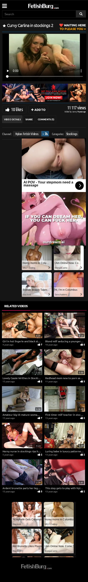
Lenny (74, 111)
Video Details (12, 119)
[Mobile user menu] (4, 4)
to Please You (73, 27)
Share (29, 119)
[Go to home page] (51, 5)
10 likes (17, 109)
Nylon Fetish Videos (26, 134)
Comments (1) (46, 119)
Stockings (71, 134)
